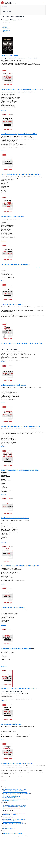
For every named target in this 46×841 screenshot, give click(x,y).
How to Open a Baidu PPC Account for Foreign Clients (18, 688)
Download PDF (4, 666)
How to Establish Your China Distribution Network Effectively (20, 426)
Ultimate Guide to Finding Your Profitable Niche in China (19, 134)
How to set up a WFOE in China (11, 724)
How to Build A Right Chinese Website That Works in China (14, 789)
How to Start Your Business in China (12, 216)
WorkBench (4, 8)
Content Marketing (7, 28)
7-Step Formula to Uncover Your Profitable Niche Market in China (21, 343)
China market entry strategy (34, 267)
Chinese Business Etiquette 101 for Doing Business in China (19, 470)
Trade (4, 33)
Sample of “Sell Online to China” (9, 793)
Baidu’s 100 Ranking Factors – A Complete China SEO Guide (14, 819)
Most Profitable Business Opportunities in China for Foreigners (21, 174)
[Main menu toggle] (44, 2)
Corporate (5, 31)
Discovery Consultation (6, 11)
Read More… (31, 65)
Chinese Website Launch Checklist (12, 304)
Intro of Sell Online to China (25, 793)
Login (3, 13)
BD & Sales (5, 27)
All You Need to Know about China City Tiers (15, 264)
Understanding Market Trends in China (13, 385)
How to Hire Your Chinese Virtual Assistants (15, 518)
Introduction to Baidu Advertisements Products (16, 648)
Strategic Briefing (5, 6)
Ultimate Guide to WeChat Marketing (12, 607)
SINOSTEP (8, 2)
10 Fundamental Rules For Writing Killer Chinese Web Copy (20, 566)
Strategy (5, 26)
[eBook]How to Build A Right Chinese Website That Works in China (22, 89)
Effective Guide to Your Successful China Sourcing (16, 763)
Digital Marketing (6, 30)
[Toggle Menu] (42, 9)
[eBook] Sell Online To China (10, 55)
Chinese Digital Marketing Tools (9, 820)
